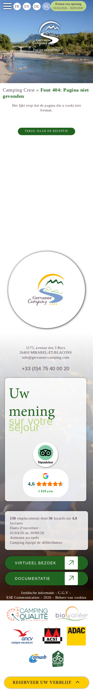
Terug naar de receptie (46, 131)
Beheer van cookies (71, 597)
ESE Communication (22, 597)
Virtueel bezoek (35, 563)
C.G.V (63, 593)
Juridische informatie (37, 593)
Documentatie (32, 578)
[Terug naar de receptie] (46, 33)
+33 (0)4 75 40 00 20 (45, 368)
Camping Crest (19, 90)
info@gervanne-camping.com (45, 357)
